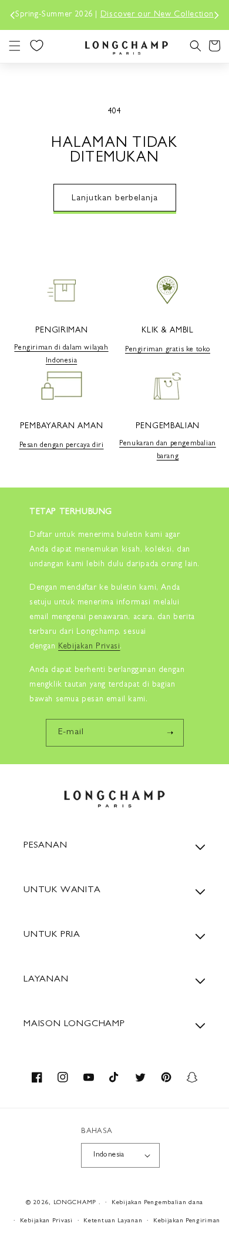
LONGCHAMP (74, 1202)
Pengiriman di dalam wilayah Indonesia (61, 355)
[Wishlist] (36, 45)
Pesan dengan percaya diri (61, 445)
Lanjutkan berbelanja (115, 198)
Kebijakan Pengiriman (186, 1221)
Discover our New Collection (157, 15)
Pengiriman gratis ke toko (167, 350)
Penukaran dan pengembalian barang (167, 450)
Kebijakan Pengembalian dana (157, 1202)
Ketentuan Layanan (112, 1221)
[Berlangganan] (170, 733)
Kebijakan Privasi (46, 1221)
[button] (15, 46)
